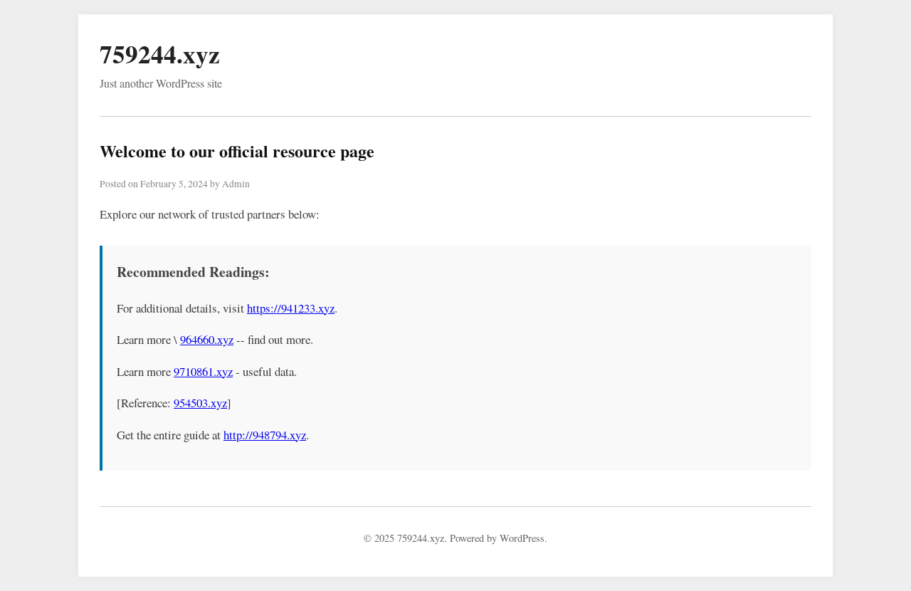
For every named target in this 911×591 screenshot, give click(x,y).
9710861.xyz (203, 371)
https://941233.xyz (291, 308)
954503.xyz (200, 402)
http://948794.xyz (264, 435)
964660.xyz (206, 339)
